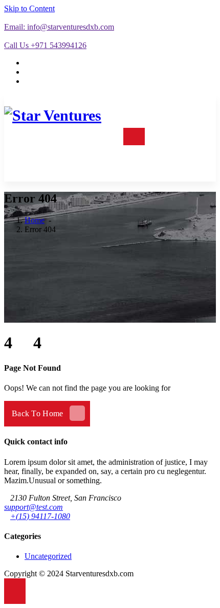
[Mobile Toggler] (134, 136)
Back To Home (37, 413)
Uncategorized (48, 556)
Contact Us (163, 158)
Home (63, 135)
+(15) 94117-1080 (40, 516)
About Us (166, 135)
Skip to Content (29, 8)
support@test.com (33, 507)
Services (97, 135)
